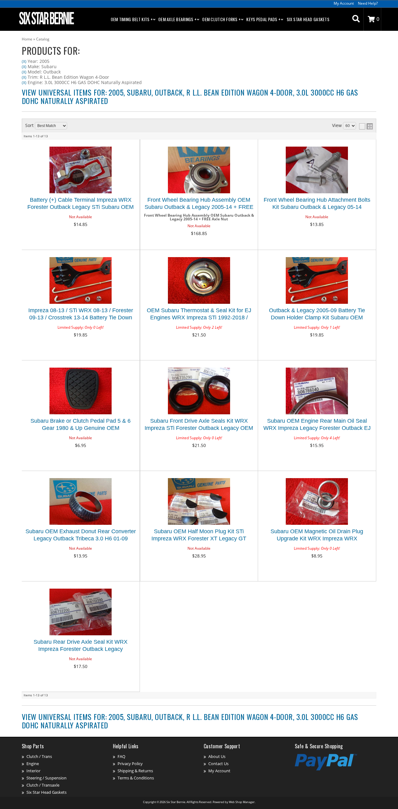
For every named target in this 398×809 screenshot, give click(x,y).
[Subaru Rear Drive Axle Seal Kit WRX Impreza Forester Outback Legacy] (80, 612)
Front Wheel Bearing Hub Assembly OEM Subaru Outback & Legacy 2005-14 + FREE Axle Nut (199, 204)
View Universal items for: (190, 96)
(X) (24, 61)
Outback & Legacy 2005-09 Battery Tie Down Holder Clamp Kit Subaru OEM (317, 314)
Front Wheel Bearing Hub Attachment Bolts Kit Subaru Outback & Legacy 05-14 (317, 203)
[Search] (356, 19)
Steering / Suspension (46, 777)
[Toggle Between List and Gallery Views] (366, 126)
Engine (32, 763)
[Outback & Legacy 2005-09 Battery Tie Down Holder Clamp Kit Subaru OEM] (316, 281)
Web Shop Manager (242, 802)
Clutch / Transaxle (42, 785)
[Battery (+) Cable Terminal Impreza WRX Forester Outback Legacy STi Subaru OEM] (80, 170)
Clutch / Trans (39, 756)
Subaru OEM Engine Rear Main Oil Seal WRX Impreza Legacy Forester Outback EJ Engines (317, 425)
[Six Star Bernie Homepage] (46, 17)
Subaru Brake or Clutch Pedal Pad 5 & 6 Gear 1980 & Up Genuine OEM (80, 424)
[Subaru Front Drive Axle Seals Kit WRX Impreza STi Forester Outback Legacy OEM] (199, 391)
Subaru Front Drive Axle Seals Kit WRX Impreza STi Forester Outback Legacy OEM (199, 424)
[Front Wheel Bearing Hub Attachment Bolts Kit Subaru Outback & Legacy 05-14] (316, 170)
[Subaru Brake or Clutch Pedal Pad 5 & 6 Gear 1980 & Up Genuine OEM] (80, 391)
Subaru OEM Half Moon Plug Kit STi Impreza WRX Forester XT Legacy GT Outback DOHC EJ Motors (198, 535)
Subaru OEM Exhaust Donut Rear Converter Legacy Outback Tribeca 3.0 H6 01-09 (80, 535)
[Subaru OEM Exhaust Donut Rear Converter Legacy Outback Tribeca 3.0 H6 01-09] (80, 502)
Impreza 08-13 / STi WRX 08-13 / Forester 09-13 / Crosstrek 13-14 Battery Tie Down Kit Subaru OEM (80, 314)
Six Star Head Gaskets (308, 19)
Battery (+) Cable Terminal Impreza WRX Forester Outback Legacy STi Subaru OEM (80, 203)
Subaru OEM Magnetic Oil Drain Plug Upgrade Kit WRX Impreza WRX (317, 535)
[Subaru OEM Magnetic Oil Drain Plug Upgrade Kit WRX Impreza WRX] (316, 502)
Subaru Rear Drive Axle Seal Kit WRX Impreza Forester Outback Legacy (80, 645)
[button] (356, 19)
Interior (33, 770)
